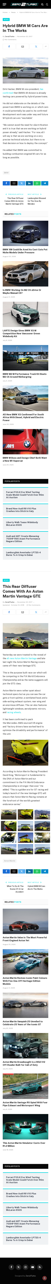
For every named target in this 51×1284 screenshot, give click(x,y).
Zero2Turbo (9, 36)
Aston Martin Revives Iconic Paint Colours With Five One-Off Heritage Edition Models (25, 981)
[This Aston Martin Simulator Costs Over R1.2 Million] (25, 1126)
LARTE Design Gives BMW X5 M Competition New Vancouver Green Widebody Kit (21, 333)
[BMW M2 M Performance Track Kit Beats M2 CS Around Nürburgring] (25, 357)
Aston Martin (9, 861)
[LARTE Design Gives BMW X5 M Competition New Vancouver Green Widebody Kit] (25, 314)
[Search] (42, 4)
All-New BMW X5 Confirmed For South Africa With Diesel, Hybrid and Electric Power (23, 417)
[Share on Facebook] (9, 46)
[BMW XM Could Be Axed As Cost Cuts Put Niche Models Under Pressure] (25, 233)
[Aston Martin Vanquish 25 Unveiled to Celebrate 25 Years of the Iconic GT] (25, 1005)
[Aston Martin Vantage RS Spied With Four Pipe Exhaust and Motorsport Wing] (25, 1086)
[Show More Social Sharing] (45, 46)
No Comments (10, 40)
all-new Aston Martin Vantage (22, 658)
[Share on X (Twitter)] (36, 46)
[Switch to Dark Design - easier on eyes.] (46, 4)
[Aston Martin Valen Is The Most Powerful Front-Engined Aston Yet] (25, 921)
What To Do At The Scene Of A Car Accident (15, 889)
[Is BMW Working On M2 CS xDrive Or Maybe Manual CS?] (25, 274)
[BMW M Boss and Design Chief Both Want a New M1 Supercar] (25, 441)
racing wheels (14, 712)
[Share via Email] (22, 46)
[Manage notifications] (44, 1278)
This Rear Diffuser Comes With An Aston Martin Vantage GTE (14, 201)
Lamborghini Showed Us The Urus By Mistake (37, 201)
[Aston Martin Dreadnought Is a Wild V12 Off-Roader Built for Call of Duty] (25, 1045)
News (6, 19)
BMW (6, 173)
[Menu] (4, 4)
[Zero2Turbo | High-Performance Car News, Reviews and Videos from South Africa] (24, 4)
